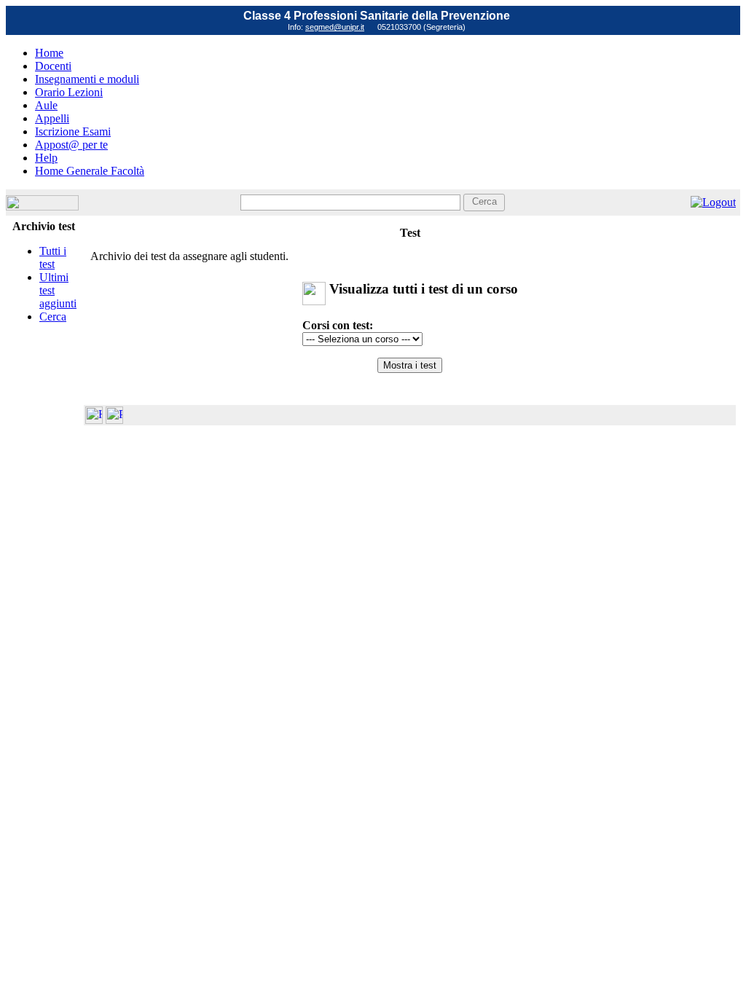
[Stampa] (114, 420)
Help (46, 158)
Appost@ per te (71, 144)
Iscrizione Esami (73, 131)
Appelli (52, 118)
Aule (46, 105)
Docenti (53, 66)
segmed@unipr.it (334, 27)
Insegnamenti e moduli (87, 79)
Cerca (52, 316)
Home (49, 53)
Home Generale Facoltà (89, 171)
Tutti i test (52, 257)
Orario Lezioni (69, 92)
